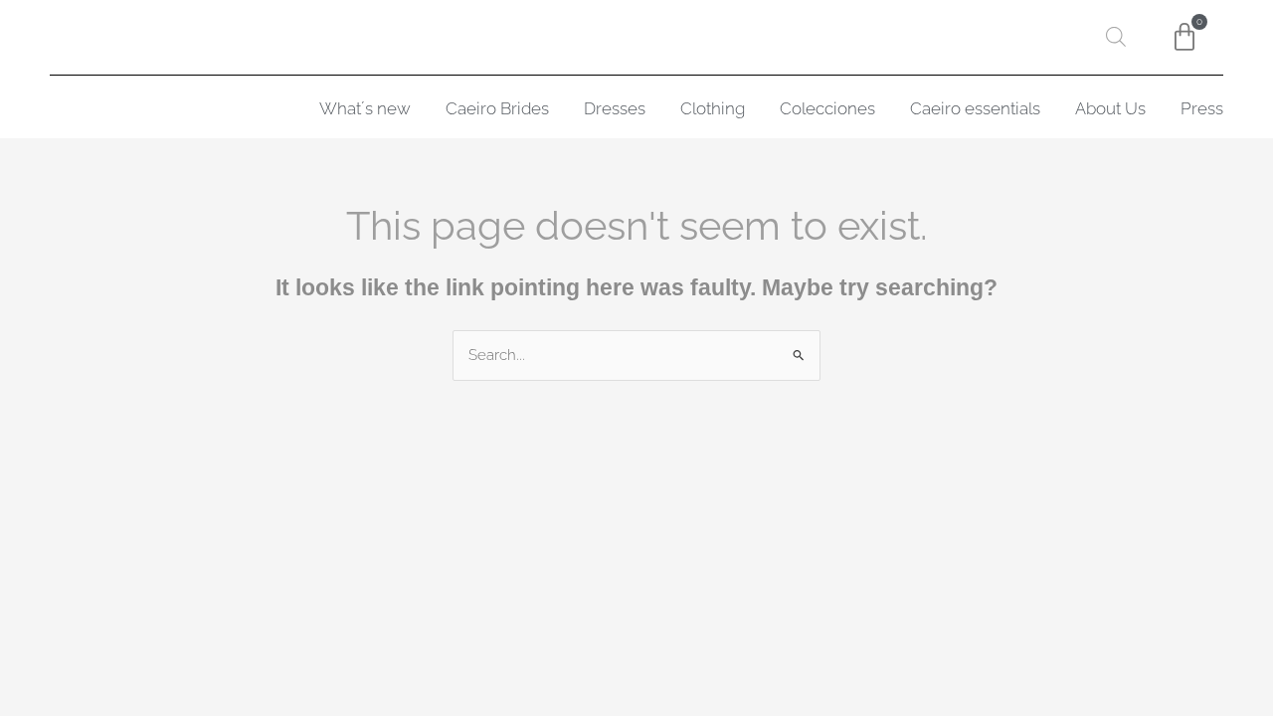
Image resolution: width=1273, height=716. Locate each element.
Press (1202, 108)
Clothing (712, 108)
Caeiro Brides (497, 108)
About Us (1110, 108)
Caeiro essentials (975, 108)
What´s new (365, 108)
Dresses (614, 108)
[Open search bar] (1116, 37)
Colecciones (827, 108)
